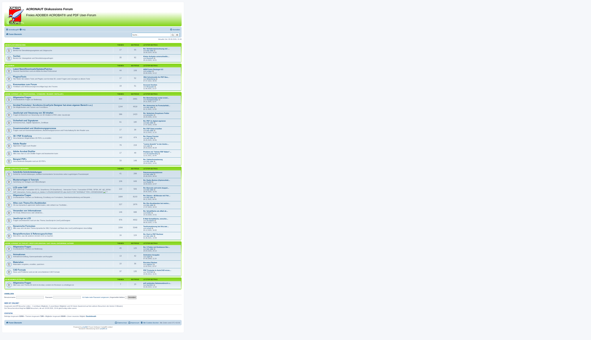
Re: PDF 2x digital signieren (154, 121)
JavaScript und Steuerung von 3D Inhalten (33, 113)
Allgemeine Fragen (22, 97)
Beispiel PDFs (19, 159)
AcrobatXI (150, 221)
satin (148, 146)
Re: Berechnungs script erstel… (156, 98)
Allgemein (9, 65)
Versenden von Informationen (27, 210)
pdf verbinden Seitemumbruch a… (157, 283)
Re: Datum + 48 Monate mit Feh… (156, 196)
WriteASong (151, 79)
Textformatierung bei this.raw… (156, 226)
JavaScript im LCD (22, 218)
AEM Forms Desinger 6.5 (153, 69)
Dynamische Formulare (24, 226)
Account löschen (150, 85)
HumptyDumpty (152, 100)
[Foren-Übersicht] (15, 15)
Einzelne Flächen (150, 262)
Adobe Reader (19, 144)
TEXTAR (150, 272)
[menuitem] (22, 29)
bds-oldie (150, 51)
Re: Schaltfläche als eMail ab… (155, 211)
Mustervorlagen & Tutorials (26, 180)
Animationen (19, 254)
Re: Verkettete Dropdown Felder (156, 113)
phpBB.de (103, 329)
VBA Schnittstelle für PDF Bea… (156, 77)
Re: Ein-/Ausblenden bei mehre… (156, 203)
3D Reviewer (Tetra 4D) (15, 279)
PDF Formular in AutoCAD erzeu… (157, 270)
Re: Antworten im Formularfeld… (156, 105)
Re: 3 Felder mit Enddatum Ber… (156, 247)
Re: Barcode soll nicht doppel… (156, 188)
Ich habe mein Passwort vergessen (95, 297)
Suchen (16, 56)
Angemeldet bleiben (117, 297)
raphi (148, 257)
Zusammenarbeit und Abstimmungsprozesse (34, 128)
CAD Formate (19, 270)
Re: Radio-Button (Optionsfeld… (156, 180)
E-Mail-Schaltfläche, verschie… (155, 219)
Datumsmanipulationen (152, 172)
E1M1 (149, 213)
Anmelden (9, 294)
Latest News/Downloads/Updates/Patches (32, 69)
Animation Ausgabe (151, 255)
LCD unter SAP (20, 187)
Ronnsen (150, 58)
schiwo (149, 71)
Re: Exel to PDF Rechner (153, 234)
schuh (149, 228)
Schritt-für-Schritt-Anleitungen (27, 172)
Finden (16, 48)
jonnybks (150, 115)
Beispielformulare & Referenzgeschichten (32, 234)
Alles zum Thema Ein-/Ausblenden (29, 203)
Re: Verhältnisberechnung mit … (156, 49)
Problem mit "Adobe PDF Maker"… (157, 152)
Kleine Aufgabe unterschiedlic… (156, 56)
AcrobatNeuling (152, 154)
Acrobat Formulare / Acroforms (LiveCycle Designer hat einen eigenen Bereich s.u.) (52, 105)
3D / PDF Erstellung (22, 136)
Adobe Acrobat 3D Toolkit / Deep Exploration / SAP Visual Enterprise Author (39, 243)
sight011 (150, 264)
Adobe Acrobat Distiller (24, 151)
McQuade (150, 87)
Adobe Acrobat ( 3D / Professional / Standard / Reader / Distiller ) (34, 94)
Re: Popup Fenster (151, 136)
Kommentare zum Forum (25, 84)
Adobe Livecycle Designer (16, 169)
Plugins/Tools (19, 77)
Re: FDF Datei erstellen (152, 129)
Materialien (18, 262)
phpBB (84, 327)
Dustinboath (91, 316)
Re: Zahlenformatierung (153, 159)
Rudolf (149, 182)
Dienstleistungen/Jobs (15, 45)
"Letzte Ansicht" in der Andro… (156, 144)
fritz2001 (150, 285)
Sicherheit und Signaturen (25, 120)
